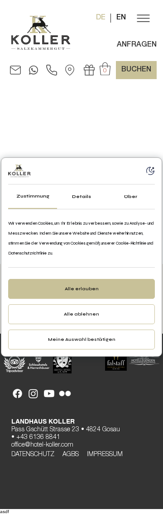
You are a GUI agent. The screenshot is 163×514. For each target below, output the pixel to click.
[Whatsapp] (33, 70)
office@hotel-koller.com (42, 445)
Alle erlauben (82, 289)
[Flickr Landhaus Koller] (65, 393)
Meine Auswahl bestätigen (81, 339)
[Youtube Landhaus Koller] (49, 393)
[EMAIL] (15, 70)
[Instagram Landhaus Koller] (33, 393)
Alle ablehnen (81, 314)
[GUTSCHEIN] (89, 70)
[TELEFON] (52, 70)
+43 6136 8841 (38, 437)
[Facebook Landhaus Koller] (17, 393)
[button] (143, 18)
